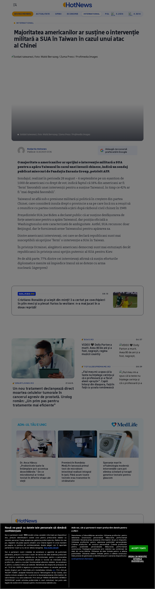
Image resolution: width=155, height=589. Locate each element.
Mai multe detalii (51, 548)
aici (54, 570)
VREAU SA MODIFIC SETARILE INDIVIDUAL (137, 558)
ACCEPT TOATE (139, 548)
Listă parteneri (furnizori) (82, 559)
